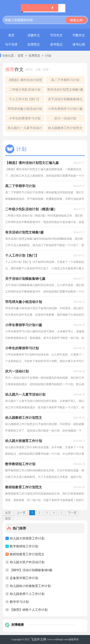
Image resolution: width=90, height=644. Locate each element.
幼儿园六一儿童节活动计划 (25, 129)
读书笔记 (56, 44)
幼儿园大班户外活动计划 (27, 562)
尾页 (8, 518)
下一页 (72, 512)
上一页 (21, 512)
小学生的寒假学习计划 (24, 118)
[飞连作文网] (45, 8)
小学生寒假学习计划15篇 (65, 108)
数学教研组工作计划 (24, 546)
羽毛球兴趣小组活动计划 (25, 108)
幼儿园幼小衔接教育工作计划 (30, 586)
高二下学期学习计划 (65, 80)
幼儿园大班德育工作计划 (27, 538)
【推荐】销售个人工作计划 (29, 609)
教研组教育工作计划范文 (27, 554)
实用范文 (33, 44)
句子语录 (11, 44)
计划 (48, 55)
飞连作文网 (38, 639)
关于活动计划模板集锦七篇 (65, 100)
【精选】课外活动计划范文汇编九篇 (25, 81)
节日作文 (56, 35)
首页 (11, 35)
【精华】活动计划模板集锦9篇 (31, 570)
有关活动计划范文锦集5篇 (65, 89)
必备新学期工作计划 (24, 578)
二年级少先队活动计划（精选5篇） (24, 91)
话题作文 (33, 35)
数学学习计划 (19, 602)
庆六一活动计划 (65, 118)
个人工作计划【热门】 (24, 99)
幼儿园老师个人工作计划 (27, 594)
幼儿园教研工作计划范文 (65, 128)
